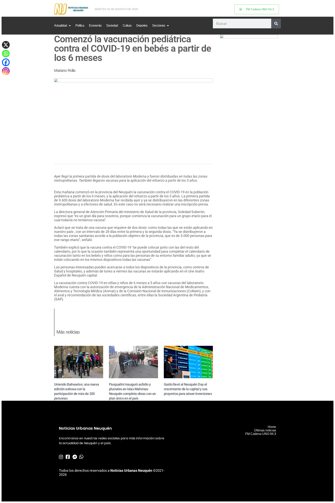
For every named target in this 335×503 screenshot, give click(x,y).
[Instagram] (6, 71)
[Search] (276, 23)
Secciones (158, 25)
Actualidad (60, 25)
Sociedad (112, 25)
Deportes (141, 25)
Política (79, 25)
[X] (6, 45)
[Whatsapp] (6, 53)
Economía (95, 25)
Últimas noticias (265, 430)
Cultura (127, 25)
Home (272, 426)
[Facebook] (6, 62)
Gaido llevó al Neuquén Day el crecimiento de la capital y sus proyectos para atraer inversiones (188, 389)
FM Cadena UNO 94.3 (260, 433)
